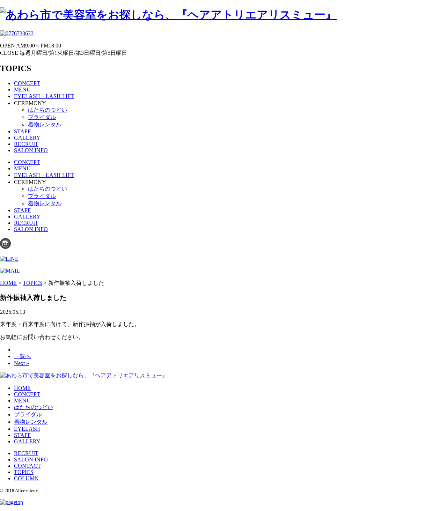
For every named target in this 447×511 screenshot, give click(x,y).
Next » (21, 363)
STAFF (22, 131)
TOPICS (24, 472)
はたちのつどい (47, 110)
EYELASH (27, 429)
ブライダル (42, 117)
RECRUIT (26, 144)
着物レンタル (44, 124)
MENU (22, 89)
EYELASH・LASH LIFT (44, 96)
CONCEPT (27, 83)
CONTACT (27, 466)
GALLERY (27, 138)
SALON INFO (31, 150)
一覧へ (22, 356)
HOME (22, 388)
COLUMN (26, 478)
